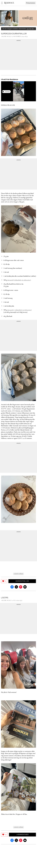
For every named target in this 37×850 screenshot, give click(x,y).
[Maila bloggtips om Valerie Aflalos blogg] (25, 587)
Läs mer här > (31, 28)
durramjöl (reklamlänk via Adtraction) (19, 280)
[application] (18, 91)
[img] (4, 581)
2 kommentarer (22, 834)
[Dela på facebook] (12, 587)
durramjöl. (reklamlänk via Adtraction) (19, 310)
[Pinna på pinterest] (20, 587)
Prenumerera (30, 3)
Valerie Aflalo (6, 36)
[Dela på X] (16, 587)
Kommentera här (22, 581)
